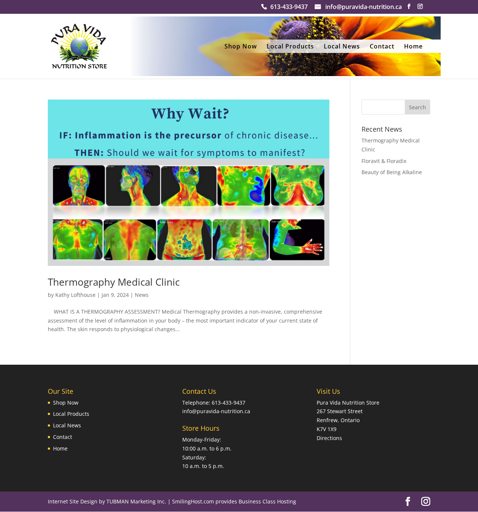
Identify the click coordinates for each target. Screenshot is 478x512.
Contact (382, 47)
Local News (342, 47)
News (142, 294)
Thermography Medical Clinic (114, 282)
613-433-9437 (289, 7)
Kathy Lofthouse (75, 294)
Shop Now (240, 47)
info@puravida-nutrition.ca (363, 7)
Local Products (290, 47)
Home (413, 47)
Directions (329, 438)
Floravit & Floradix (383, 160)
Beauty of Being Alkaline (391, 172)
